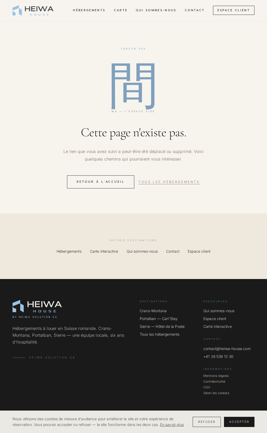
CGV (206, 387)
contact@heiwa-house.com (227, 348)
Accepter (239, 422)
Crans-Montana (153, 311)
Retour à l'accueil (101, 182)
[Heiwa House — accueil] (33, 10)
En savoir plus (172, 424)
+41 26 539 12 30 (218, 356)
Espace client (233, 10)
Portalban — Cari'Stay (159, 318)
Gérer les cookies (216, 393)
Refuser (206, 422)
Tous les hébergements (169, 182)
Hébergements (89, 10)
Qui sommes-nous (156, 10)
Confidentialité (214, 381)
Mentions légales (216, 376)
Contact (195, 10)
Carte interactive (104, 251)
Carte (121, 10)
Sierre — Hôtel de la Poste (162, 326)
